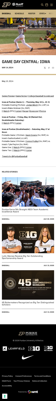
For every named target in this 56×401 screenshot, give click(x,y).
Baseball (6, 219)
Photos (42, 111)
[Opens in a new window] (13, 348)
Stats (42, 14)
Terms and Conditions (42, 376)
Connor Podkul (31, 141)
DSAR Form (6, 381)
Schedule (19, 14)
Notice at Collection (39, 381)
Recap (25, 111)
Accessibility (7, 386)
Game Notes (21, 96)
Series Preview (8, 96)
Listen (18, 111)
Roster (31, 14)
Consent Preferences (23, 376)
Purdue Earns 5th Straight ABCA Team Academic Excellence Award (25, 211)
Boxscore (33, 111)
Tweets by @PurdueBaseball (14, 156)
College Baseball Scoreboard (41, 96)
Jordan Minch (32, 105)
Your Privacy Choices (21, 381)
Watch (6, 111)
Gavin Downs (31, 135)
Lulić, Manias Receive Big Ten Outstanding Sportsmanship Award (22, 257)
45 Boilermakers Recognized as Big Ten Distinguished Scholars (28, 304)
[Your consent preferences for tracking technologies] (4, 396)
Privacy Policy (7, 376)
